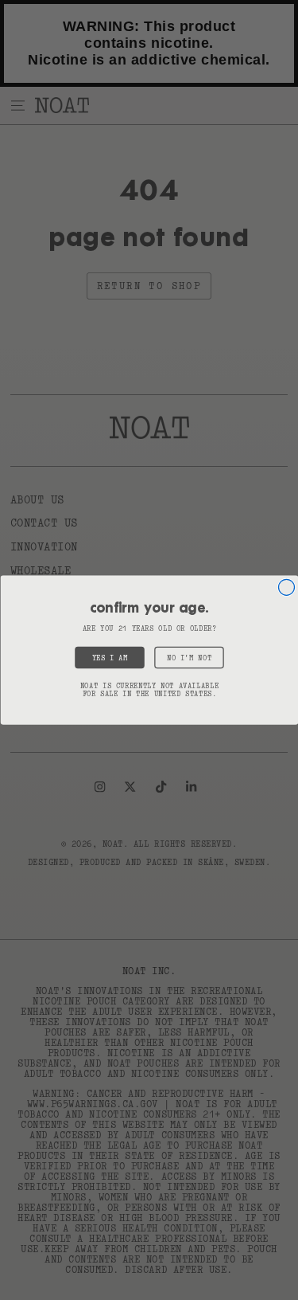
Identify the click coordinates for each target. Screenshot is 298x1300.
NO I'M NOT (188, 658)
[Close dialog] (286, 587)
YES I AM (109, 658)
